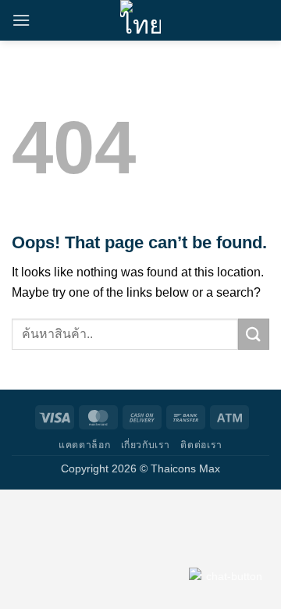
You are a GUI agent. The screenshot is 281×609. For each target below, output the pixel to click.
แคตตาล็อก (84, 445)
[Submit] (253, 334)
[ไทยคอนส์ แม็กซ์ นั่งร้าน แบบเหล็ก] (140, 20)
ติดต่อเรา (201, 445)
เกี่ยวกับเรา (146, 445)
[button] (21, 20)
